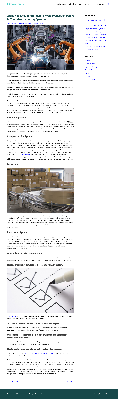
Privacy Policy (98, 394)
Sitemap (108, 394)
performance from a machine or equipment (40, 353)
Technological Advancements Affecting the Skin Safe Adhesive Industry (96, 40)
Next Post (70, 381)
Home (87, 73)
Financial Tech (100, 4)
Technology (88, 4)
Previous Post (13, 381)
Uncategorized (90, 79)
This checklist (11, 316)
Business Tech (62, 4)
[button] (108, 4)
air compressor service (23, 154)
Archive (87, 60)
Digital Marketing (75, 4)
